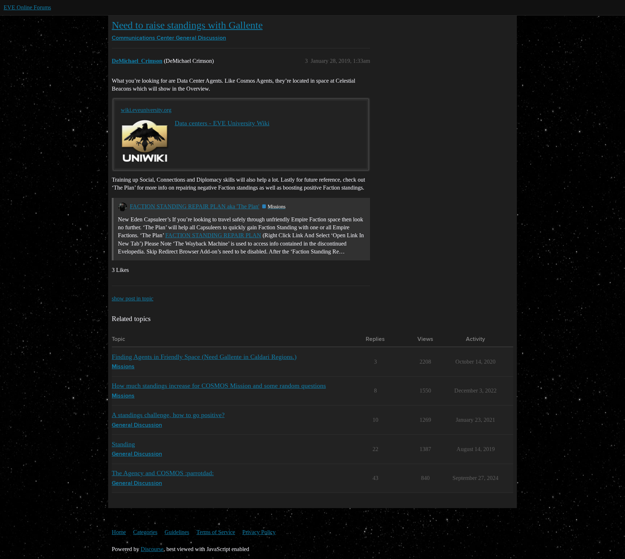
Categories (145, 532)
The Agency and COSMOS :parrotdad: (163, 473)
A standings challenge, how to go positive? (168, 415)
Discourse (152, 549)
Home (119, 532)
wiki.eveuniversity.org (146, 110)
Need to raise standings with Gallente (187, 25)
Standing (123, 444)
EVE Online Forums (27, 7)
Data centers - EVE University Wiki (222, 123)
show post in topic (132, 298)
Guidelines (177, 532)
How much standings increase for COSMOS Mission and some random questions (219, 385)
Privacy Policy (259, 532)
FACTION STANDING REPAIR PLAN (213, 235)
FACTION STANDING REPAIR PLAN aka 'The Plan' (194, 206)
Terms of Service (215, 532)
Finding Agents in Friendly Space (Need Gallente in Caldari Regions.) (204, 356)
